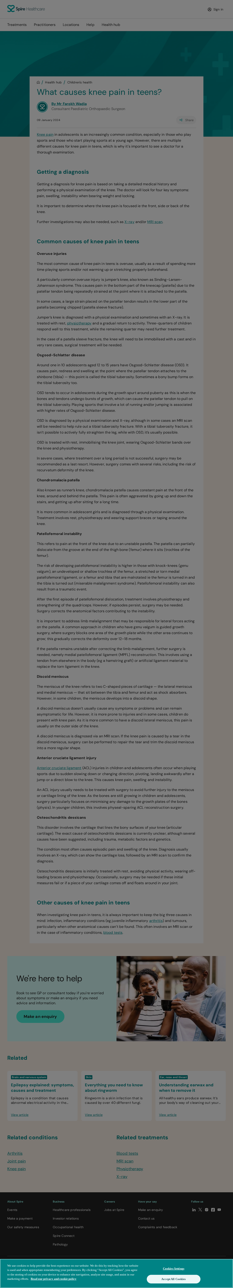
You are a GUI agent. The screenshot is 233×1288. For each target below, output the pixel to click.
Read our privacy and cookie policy (53, 1278)
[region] (116, 1273)
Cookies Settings (173, 1268)
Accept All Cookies (173, 1279)
